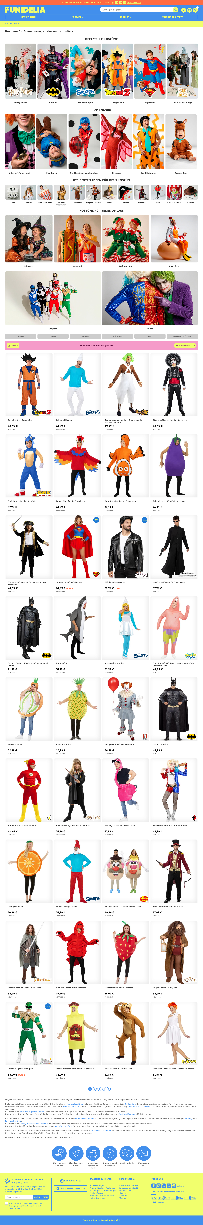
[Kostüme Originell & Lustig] (93, 193)
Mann (21, 336)
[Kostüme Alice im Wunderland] (150, 141)
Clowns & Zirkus (174, 203)
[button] (195, 147)
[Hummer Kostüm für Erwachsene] (77, 952)
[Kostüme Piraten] (125, 193)
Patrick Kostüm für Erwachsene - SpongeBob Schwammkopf (173, 664)
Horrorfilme (85, 173)
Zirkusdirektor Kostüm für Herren (168, 906)
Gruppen (53, 328)
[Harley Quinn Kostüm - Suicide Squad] (173, 790)
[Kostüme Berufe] (28, 193)
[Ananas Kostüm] (77, 709)
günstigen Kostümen (127, 1114)
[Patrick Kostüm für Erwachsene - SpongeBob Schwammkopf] (173, 628)
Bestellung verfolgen (72, 1188)
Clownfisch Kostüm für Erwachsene (121, 501)
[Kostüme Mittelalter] (141, 193)
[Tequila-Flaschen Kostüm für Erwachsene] (77, 1033)
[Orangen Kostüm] (29, 871)
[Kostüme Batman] (53, 71)
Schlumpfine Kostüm (114, 663)
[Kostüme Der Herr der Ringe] (182, 71)
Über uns (123, 1198)
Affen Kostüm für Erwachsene (118, 1068)
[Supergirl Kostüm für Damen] (77, 547)
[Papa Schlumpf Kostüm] (77, 871)
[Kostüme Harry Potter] (20, 71)
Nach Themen (28, 17)
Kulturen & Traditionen (61, 204)
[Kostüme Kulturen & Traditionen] (61, 193)
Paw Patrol (182, 173)
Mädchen (118, 336)
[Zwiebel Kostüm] (29, 709)
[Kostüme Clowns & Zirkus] (174, 193)
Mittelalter (142, 203)
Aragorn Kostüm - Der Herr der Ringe (24, 987)
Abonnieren (41, 1197)
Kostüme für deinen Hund (140, 1106)
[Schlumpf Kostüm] (77, 384)
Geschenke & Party (172, 17)
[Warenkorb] (195, 10)
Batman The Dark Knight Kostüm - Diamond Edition (28, 664)
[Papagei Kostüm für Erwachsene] (77, 466)
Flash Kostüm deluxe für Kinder (22, 825)
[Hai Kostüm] (77, 628)
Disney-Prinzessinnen (118, 173)
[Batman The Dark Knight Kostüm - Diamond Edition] (29, 628)
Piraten (126, 203)
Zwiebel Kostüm (15, 744)
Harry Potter (20, 102)
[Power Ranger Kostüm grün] (29, 1033)
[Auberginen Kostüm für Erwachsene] (173, 466)
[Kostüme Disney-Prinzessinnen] (117, 141)
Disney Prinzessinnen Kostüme (34, 1123)
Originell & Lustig (93, 203)
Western (190, 203)
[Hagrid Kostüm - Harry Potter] (173, 952)
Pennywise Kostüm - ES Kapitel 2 (119, 744)
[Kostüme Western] (190, 193)
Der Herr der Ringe (182, 102)
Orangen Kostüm (15, 906)
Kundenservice (72, 1181)
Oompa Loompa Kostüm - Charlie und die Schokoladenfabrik (123, 421)
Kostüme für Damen (72, 1106)
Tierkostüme (130, 1104)
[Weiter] (113, 1089)
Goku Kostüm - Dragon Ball (20, 420)
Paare (150, 328)
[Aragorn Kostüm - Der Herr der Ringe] (29, 952)
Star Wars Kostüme (63, 1126)
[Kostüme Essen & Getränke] (45, 193)
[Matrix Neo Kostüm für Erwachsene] (173, 547)
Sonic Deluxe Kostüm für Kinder (22, 501)
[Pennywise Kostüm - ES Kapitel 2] (125, 709)
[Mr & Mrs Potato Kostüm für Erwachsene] (125, 871)
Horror (109, 203)
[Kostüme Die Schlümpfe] (85, 71)
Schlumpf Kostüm (64, 420)
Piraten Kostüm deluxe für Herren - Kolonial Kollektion (27, 583)
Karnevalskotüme (75, 1104)
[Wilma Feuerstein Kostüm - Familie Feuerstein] (173, 1033)
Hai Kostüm (61, 663)
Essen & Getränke (45, 203)
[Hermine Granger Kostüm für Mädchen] (77, 790)
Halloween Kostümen (101, 1130)
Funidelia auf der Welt (129, 1185)
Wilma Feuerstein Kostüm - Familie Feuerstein (173, 1068)
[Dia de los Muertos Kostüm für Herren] (173, 384)
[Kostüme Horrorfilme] (85, 141)
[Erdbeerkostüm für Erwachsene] (125, 952)
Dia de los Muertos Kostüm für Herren (170, 420)
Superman (150, 102)
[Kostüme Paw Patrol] (182, 141)
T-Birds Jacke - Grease (115, 582)
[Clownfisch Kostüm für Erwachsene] (125, 466)
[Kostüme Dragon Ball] (117, 71)
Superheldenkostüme (84, 1118)
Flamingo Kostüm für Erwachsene (120, 825)
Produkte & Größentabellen (102, 1195)
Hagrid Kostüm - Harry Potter (166, 987)
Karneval (77, 266)
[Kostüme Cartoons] (53, 141)
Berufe (29, 203)
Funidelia (8, 24)
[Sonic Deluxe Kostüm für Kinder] (29, 466)
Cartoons (53, 173)
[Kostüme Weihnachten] (125, 239)
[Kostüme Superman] (150, 71)
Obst (158, 203)
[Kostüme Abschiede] (174, 239)
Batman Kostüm (160, 744)
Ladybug (188, 1118)
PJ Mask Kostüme (13, 1121)
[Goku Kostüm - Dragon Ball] (29, 384)
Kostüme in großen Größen (32, 1111)
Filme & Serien (20, 173)
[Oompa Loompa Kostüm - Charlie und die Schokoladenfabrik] (125, 384)
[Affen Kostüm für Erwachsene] (125, 1033)
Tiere (13, 203)
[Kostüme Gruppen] (53, 298)
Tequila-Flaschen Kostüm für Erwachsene (75, 1068)
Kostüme (76, 17)
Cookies (123, 1193)
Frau (53, 336)
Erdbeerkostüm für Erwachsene (119, 987)
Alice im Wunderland (150, 173)
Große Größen (182, 336)
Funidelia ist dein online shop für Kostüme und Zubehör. (25, 10)
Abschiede (174, 266)
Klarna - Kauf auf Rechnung (102, 1188)
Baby (150, 336)
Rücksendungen (97, 1185)
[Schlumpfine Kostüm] (125, 628)
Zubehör (124, 17)
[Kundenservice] (189, 10)
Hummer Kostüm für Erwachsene (71, 987)
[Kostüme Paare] (150, 298)
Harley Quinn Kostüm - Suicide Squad (170, 825)
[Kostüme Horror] (109, 193)
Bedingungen (14, 1206)
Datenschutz (125, 1190)
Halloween (28, 266)
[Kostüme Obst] (158, 193)
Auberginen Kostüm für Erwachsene (169, 501)
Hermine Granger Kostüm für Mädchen (73, 825)
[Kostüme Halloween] (29, 239)
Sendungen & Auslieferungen (103, 1190)
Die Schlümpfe (85, 102)
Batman (53, 102)
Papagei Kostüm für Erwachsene (71, 501)
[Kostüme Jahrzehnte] (77, 193)
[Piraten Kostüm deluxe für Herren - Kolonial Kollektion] (29, 547)
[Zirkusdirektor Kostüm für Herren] (173, 871)
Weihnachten (125, 266)
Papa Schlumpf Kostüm (67, 906)
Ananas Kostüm (63, 744)
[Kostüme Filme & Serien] (20, 141)
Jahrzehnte (77, 203)
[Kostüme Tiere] (12, 193)
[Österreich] (153, 1186)
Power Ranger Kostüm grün (20, 1068)
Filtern (15, 345)
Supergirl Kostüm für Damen (69, 582)
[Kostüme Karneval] (77, 239)
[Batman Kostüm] (173, 709)
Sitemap (123, 1195)
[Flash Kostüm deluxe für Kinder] (29, 790)
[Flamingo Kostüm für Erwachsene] (125, 790)
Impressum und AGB (128, 1188)
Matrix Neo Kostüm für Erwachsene (169, 582)
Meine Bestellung (97, 1198)
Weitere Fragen (96, 1193)
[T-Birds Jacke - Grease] (125, 547)
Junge (85, 336)
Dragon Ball (118, 102)
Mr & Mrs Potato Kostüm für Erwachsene (123, 906)
